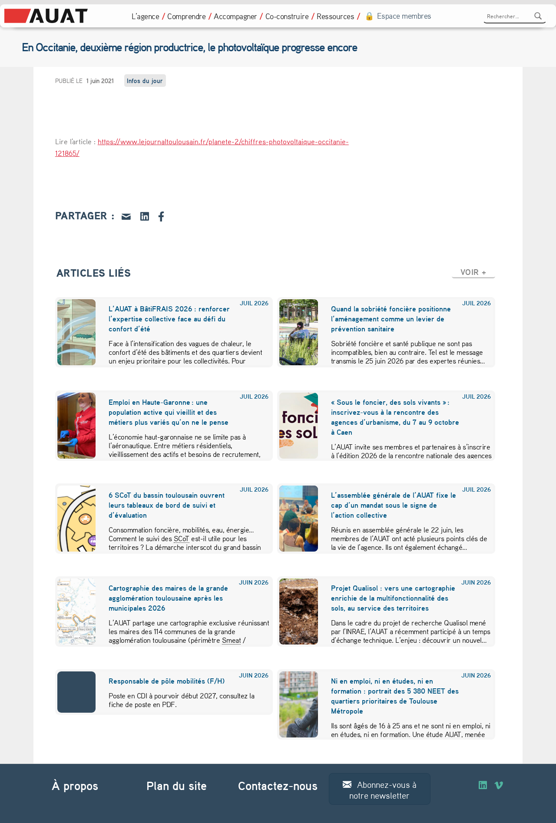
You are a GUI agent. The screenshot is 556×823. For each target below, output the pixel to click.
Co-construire (287, 16)
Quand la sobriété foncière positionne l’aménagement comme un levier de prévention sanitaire (391, 318)
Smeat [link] (231, 639)
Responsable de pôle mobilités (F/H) (167, 680)
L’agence (145, 16)
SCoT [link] (181, 538)
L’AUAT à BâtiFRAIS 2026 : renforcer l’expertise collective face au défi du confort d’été (169, 318)
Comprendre (186, 16)
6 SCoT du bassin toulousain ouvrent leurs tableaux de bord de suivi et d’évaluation (167, 504)
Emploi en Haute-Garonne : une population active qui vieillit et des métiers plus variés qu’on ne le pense (168, 411)
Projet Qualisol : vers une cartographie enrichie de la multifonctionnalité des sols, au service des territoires (393, 597)
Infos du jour (145, 80)
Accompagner (235, 16)
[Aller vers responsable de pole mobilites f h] (71, 692)
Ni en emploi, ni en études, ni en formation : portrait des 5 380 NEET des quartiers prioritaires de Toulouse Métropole (395, 695)
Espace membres (404, 16)
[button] (473, 272)
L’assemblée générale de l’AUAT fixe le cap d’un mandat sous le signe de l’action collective (393, 504)
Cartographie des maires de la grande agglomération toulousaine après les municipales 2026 (168, 597)
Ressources (335, 16)
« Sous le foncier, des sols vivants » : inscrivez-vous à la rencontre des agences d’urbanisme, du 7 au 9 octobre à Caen (395, 416)
